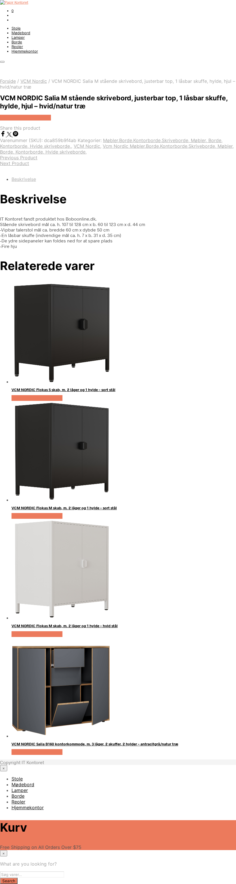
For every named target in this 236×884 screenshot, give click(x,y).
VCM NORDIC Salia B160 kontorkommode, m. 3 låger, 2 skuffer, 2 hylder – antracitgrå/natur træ (95, 744)
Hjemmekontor (25, 51)
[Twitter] (10, 134)
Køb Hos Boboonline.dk (25, 117)
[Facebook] (3, 134)
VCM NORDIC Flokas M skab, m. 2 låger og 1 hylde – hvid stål (65, 625)
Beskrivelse (24, 179)
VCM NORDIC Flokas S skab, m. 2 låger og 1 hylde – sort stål (63, 389)
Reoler (17, 46)
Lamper (18, 37)
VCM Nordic (33, 81)
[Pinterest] (15, 134)
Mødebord (21, 32)
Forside (8, 81)
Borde (17, 42)
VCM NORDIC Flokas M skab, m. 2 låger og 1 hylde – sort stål (64, 508)
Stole (16, 28)
